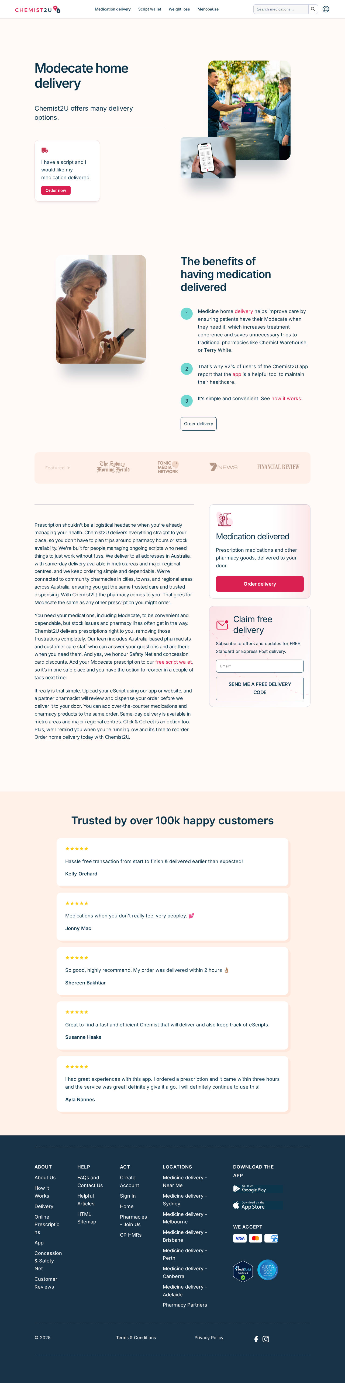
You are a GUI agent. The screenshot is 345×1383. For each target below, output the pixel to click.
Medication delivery (113, 9)
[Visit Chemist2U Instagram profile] (266, 1339)
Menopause (208, 9)
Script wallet (149, 9)
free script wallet (173, 662)
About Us (45, 1177)
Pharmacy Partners (185, 1305)
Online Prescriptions (47, 1224)
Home (127, 1206)
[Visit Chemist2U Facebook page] (256, 1339)
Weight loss (179, 9)
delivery (244, 311)
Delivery (43, 1206)
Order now (56, 190)
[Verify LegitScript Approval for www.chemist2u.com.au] (243, 1270)
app (237, 374)
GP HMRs (131, 1235)
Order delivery (198, 423)
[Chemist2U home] (37, 9)
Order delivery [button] (260, 583)
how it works (286, 398)
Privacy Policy (209, 1337)
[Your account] (326, 9)
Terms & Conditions (136, 1337)
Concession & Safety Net (48, 1261)
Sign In (128, 1196)
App (39, 1242)
